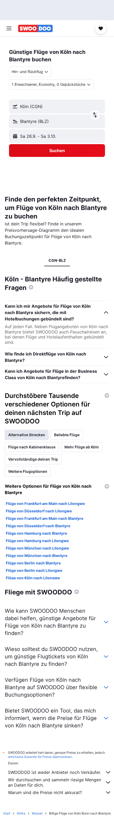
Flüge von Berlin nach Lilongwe (34, 570)
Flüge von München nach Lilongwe (37, 548)
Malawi (37, 813)
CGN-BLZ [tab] (57, 260)
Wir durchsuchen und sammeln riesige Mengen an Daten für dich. (54, 782)
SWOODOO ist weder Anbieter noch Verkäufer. (54, 772)
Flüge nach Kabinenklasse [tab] (31, 447)
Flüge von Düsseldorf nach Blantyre (38, 526)
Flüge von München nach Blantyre (36, 555)
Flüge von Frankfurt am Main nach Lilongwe (45, 503)
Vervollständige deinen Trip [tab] (33, 459)
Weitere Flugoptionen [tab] (27, 471)
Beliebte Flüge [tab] (67, 434)
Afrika (21, 813)
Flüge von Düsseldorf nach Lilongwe (39, 511)
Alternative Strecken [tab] (26, 434)
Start (6, 813)
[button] (9, 28)
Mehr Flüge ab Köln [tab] (81, 447)
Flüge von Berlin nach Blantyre (33, 563)
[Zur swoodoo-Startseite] (35, 28)
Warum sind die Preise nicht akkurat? (45, 792)
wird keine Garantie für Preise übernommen (40, 757)
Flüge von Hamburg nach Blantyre (36, 533)
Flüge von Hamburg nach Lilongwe (37, 540)
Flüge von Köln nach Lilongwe (33, 578)
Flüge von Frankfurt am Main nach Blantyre (44, 518)
